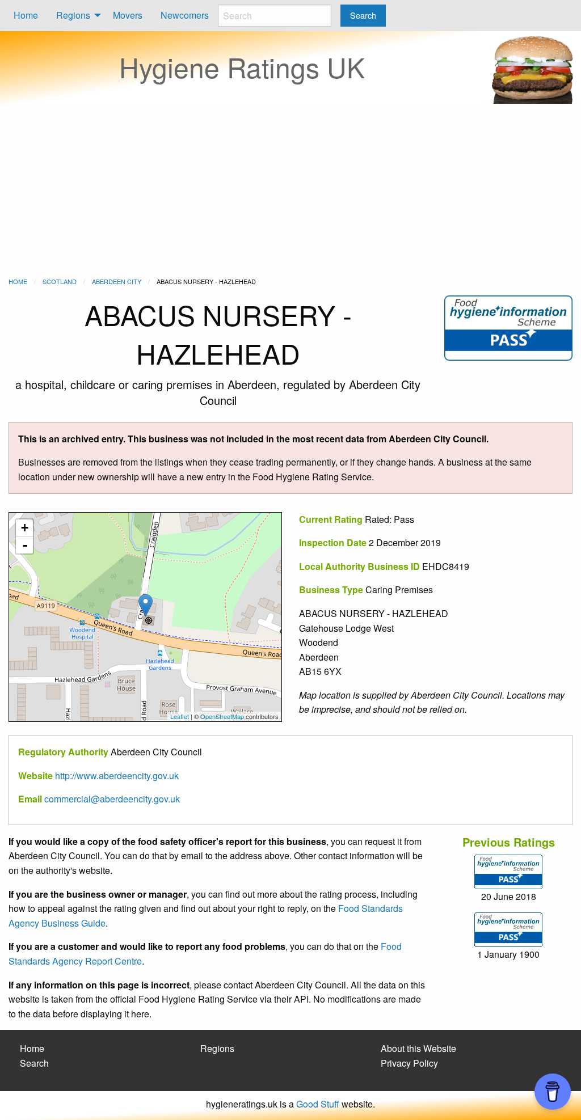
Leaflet (179, 716)
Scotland (60, 281)
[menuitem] (26, 16)
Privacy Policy (409, 1063)
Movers (127, 15)
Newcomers (185, 15)
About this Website (418, 1048)
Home (26, 15)
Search (34, 1063)
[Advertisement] (290, 191)
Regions (73, 15)
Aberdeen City (116, 281)
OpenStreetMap (222, 716)
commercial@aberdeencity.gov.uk (112, 798)
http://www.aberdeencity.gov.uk (117, 775)
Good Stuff (317, 1103)
